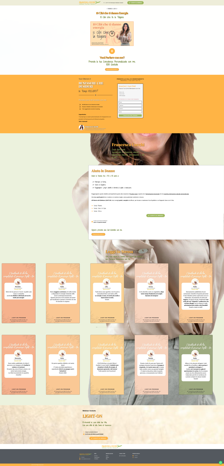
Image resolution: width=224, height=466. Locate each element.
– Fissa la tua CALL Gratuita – (130, 115)
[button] (112, 34)
